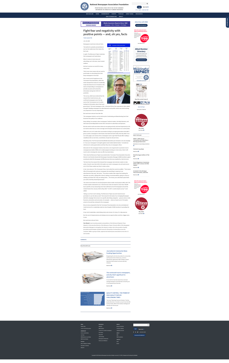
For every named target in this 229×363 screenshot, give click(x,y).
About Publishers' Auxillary (86, 343)
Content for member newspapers (105, 330)
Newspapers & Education (103, 338)
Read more (108, 265)
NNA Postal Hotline (84, 339)
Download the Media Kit (141, 25)
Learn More (140, 130)
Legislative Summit (120, 330)
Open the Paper (141, 107)
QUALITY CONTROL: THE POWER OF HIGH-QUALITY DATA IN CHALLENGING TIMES (118, 295)
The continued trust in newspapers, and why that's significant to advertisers (118, 275)
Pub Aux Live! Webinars (103, 340)
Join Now (82, 335)
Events (114, 14)
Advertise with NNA (141, 22)
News (97, 14)
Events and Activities (85, 333)
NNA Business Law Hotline (86, 337)
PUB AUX (121, 14)
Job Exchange (101, 336)
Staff (117, 341)
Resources (139, 14)
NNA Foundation (111, 16)
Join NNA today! (227, 22)
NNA (117, 335)
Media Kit (82, 347)
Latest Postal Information (86, 328)
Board (118, 343)
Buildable (135, 355)
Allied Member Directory (141, 50)
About (121, 16)
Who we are (89, 14)
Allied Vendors (101, 328)
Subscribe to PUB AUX (141, 109)
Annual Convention (120, 326)
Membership (105, 14)
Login (139, 7)
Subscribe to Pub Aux (85, 345)
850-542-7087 (143, 332)
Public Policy (83, 326)
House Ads (101, 334)
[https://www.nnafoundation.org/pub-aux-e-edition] (141, 90)
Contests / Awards (120, 328)
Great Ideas (129, 14)
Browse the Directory (141, 59)
